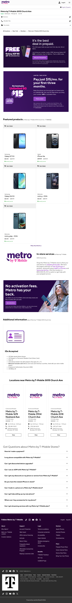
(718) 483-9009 (12, 426)
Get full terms (45, 63)
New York (15, 31)
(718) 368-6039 (34, 426)
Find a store (39, 99)
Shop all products (36, 245)
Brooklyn (23, 31)
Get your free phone (40, 57)
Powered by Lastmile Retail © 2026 (36, 600)
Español (68, 7)
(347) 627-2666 (57, 426)
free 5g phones (58, 266)
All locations (6, 31)
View (13, 435)
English (64, 7)
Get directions (11, 303)
